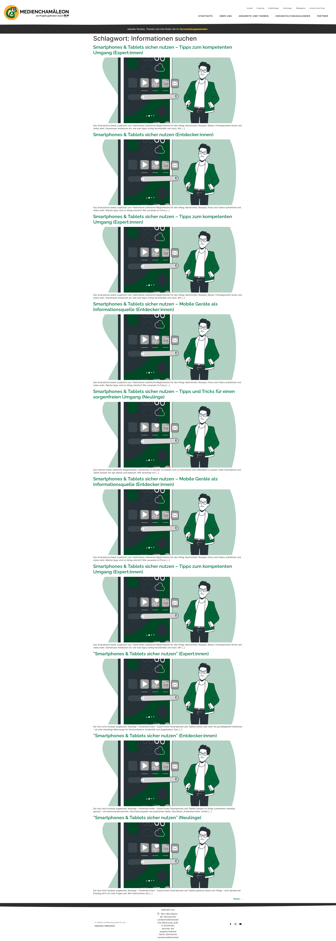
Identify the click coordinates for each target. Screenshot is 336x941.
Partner (322, 16)
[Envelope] (240, 924)
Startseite (205, 16)
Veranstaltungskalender (292, 16)
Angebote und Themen (254, 16)
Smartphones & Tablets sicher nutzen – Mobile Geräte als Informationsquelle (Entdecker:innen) (155, 306)
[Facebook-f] (230, 924)
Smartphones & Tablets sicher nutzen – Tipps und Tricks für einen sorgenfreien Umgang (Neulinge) (164, 394)
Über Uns (226, 16)
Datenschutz (110, 926)
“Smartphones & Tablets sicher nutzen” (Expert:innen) (151, 653)
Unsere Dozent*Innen (317, 8)
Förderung (260, 8)
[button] (327, 934)
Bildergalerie (300, 8)
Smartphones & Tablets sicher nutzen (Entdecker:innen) (153, 134)
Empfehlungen (273, 8)
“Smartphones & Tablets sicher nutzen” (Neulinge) (147, 817)
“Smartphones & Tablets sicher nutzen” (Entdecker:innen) (155, 735)
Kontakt (249, 8)
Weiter (238, 899)
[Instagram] (235, 924)
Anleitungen (287, 8)
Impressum (99, 926)
